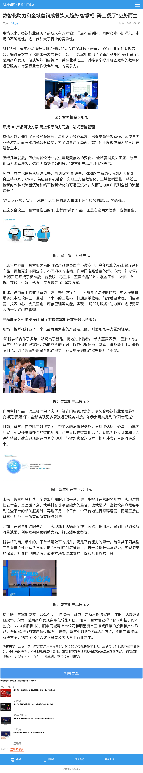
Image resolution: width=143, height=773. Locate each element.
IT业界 (30, 4)
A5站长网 (9, 4)
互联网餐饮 (16, 749)
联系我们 (79, 759)
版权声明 (109, 759)
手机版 (51, 759)
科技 (21, 4)
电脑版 (18, 759)
